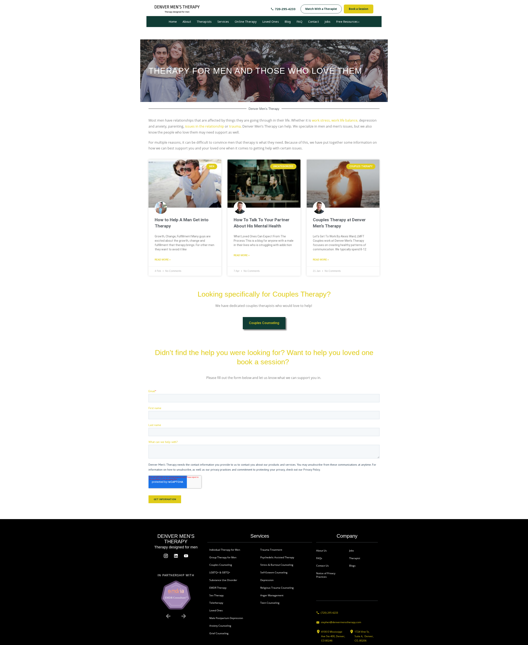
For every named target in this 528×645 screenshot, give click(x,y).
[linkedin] (175, 555)
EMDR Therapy (217, 587)
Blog (288, 22)
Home (173, 22)
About (187, 22)
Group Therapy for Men (222, 557)
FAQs (319, 558)
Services (223, 22)
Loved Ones (270, 22)
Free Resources (347, 22)
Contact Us (322, 565)
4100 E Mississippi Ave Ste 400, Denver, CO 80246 (333, 636)
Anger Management (271, 595)
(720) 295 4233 (329, 612)
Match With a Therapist (321, 9)
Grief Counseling (219, 633)
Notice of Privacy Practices (325, 575)
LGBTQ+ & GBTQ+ (219, 572)
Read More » (163, 259)
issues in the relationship (204, 126)
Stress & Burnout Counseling (276, 565)
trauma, (235, 126)
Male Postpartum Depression (226, 618)
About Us (321, 550)
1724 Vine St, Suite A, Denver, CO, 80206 (364, 636)
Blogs (352, 565)
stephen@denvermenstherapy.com (341, 622)
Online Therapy (246, 22)
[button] (168, 616)
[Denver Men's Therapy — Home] (177, 9)
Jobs (328, 22)
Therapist (354, 558)
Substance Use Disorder (223, 580)
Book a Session (358, 9)
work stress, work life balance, (335, 120)
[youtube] (186, 555)
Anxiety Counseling (220, 625)
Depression (266, 580)
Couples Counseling (220, 565)
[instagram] (165, 555)
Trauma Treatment (271, 550)
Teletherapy (216, 603)
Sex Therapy (216, 595)
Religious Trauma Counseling (277, 587)
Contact (313, 22)
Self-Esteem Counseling (274, 572)
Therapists (204, 22)
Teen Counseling (269, 603)
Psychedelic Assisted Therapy (277, 557)
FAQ (299, 22)
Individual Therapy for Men (224, 550)
